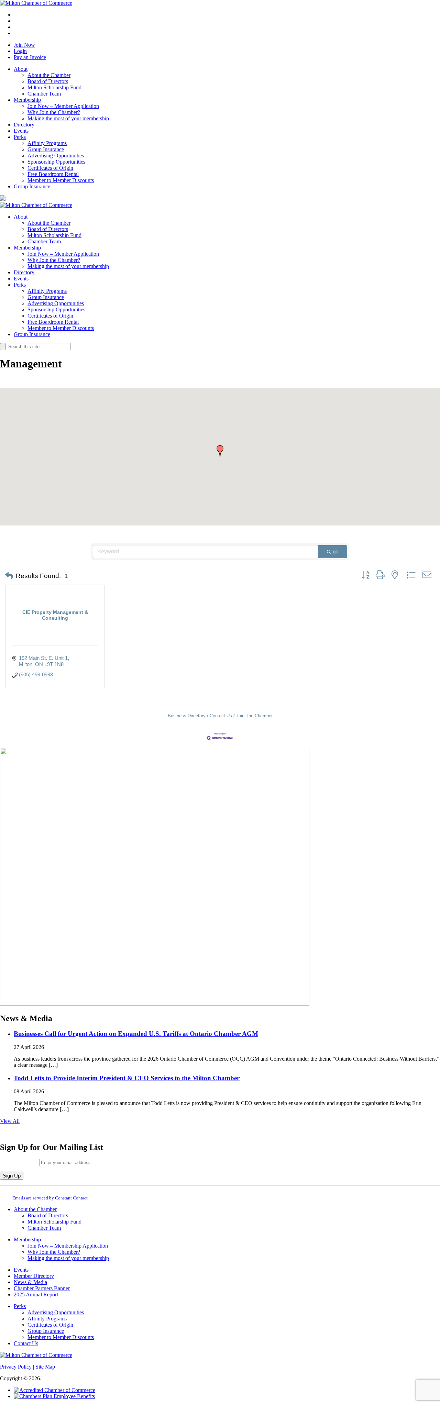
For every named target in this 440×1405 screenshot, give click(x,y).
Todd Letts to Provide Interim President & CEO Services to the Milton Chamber (127, 1078)
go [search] (335, 551)
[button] (220, 451)
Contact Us (221, 715)
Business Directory (187, 715)
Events (21, 131)
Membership (27, 100)
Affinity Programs (47, 143)
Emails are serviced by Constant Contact (50, 1198)
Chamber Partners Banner (42, 1288)
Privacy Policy (16, 1367)
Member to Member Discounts (61, 180)
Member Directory (34, 1276)
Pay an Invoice (30, 57)
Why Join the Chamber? (54, 112)
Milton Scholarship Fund (54, 87)
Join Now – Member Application (63, 106)
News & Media (30, 1282)
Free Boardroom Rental (53, 174)
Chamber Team (44, 94)
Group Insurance (46, 149)
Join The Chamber (254, 715)
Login (20, 51)
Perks (20, 137)
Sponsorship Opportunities (56, 162)
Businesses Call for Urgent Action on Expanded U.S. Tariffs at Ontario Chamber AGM (136, 1033)
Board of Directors (48, 81)
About (21, 69)
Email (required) (20, 1162)
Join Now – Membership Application (68, 1246)
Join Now (24, 45)
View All (10, 1121)
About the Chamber (49, 75)
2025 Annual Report (36, 1294)
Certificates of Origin (50, 168)
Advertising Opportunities (56, 155)
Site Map (45, 1367)
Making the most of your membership (68, 118)
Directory (24, 125)
